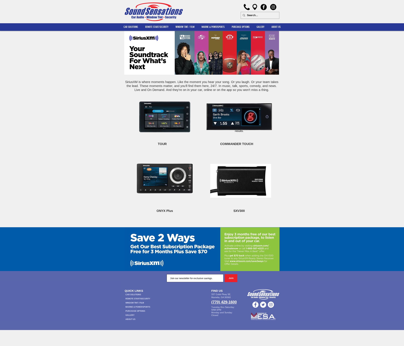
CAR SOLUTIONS (133, 294)
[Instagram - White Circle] (271, 305)
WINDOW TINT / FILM (134, 303)
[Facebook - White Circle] (255, 305)
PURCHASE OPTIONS (135, 311)
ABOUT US (130, 319)
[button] (276, 27)
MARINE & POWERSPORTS (137, 307)
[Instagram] (273, 7)
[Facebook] (264, 7)
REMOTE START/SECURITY (137, 299)
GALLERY (129, 315)
